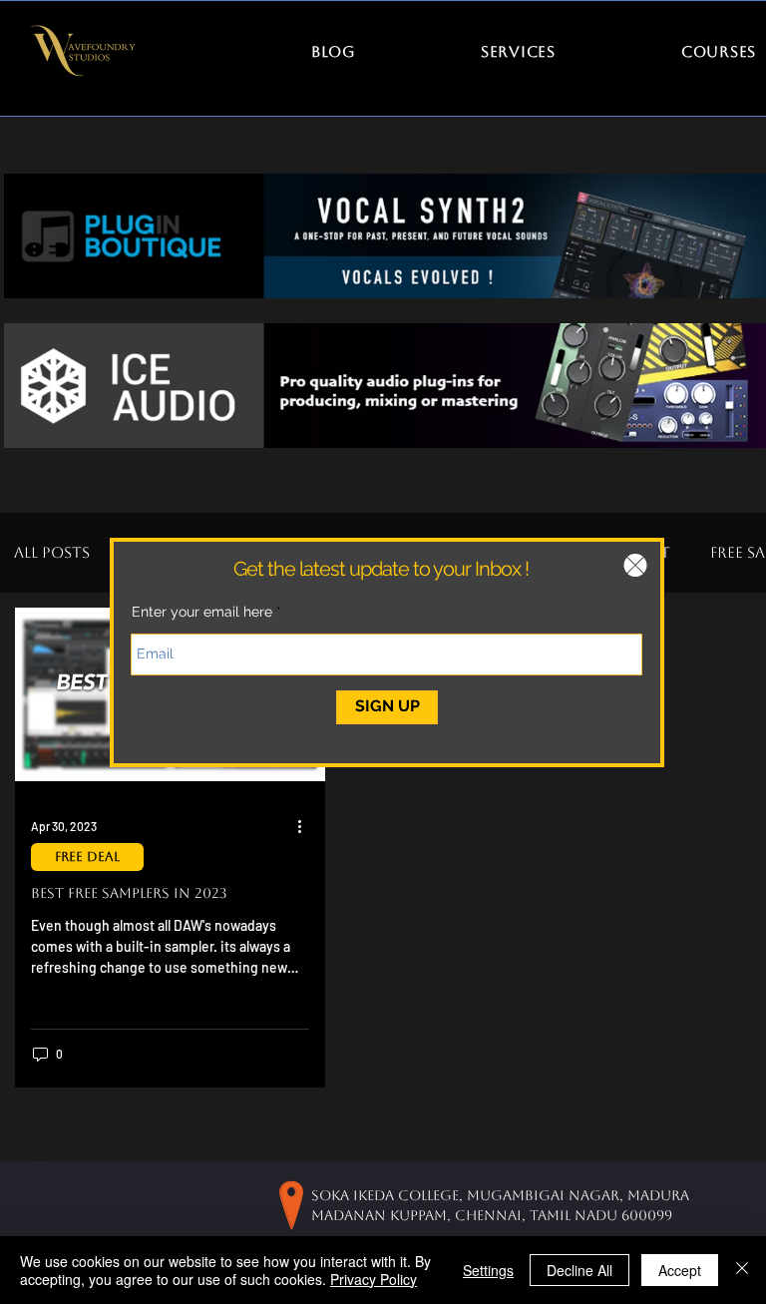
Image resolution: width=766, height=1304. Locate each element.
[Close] (742, 1270)
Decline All (579, 1270)
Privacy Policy (373, 1279)
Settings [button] (488, 1270)
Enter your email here (202, 612)
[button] (635, 565)
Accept (679, 1270)
